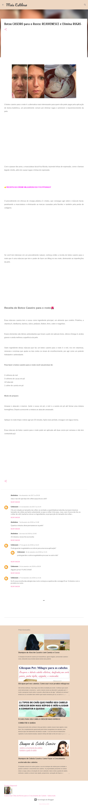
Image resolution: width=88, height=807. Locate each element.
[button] (5, 29)
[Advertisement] (44, 49)
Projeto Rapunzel (10, 785)
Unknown (14, 507)
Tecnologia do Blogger (45, 800)
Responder (15, 502)
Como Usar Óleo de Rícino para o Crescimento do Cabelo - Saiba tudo (29, 796)
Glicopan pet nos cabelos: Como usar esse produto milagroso (43, 683)
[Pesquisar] (85, 4)
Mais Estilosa (16, 5)
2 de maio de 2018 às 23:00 (27, 533)
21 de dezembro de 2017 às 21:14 (30, 507)
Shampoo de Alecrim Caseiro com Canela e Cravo (38, 652)
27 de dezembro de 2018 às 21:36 (30, 578)
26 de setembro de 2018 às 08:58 (30, 566)
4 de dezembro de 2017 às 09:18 (29, 495)
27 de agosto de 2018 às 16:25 (29, 545)
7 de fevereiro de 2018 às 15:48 (29, 522)
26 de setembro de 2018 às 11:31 (36, 552)
